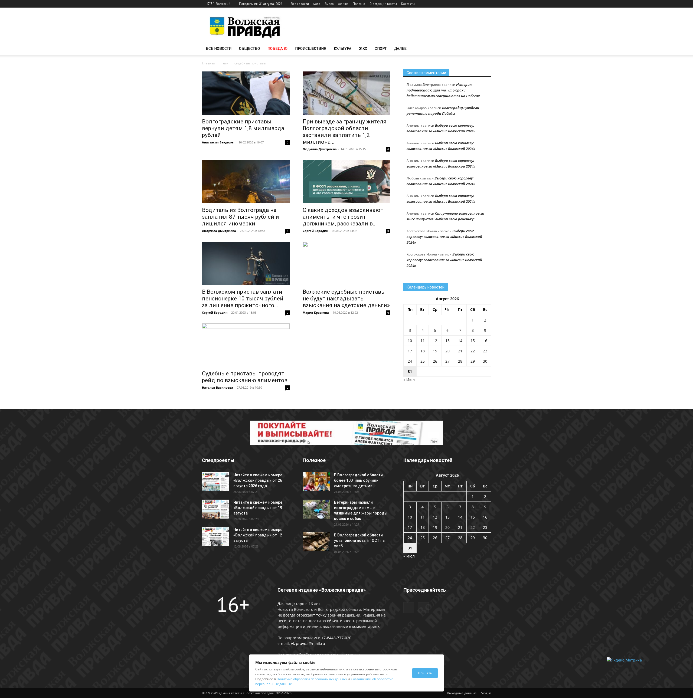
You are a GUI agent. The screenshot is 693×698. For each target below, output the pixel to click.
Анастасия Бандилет (218, 142)
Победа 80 (277, 48)
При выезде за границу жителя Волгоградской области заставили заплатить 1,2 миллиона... (345, 131)
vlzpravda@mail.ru (308, 643)
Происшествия (310, 48)
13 (447, 340)
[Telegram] (478, 4)
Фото (316, 3)
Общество (249, 48)
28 (460, 361)
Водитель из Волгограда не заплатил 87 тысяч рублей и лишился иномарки (240, 217)
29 (472, 361)
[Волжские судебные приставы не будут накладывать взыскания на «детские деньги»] (346, 263)
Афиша (343, 3)
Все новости (300, 3)
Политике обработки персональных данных (312, 679)
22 (472, 350)
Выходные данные (462, 693)
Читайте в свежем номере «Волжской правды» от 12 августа (257, 535)
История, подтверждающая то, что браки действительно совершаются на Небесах (443, 90)
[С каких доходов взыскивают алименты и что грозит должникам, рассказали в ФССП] (346, 181)
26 (435, 361)
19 (435, 350)
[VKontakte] (487, 4)
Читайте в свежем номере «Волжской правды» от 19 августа (257, 507)
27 (447, 361)
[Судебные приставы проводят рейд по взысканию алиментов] (246, 345)
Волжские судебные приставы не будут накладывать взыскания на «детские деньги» (346, 299)
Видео (329, 3)
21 (460, 350)
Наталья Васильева (217, 387)
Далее (400, 48)
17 (410, 350)
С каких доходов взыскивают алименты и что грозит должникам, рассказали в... (343, 217)
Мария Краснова (316, 312)
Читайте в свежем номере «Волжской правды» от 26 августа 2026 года (257, 480)
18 (422, 350)
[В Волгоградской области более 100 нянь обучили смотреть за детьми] (316, 481)
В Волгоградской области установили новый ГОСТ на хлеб (359, 540)
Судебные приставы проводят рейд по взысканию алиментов (244, 377)
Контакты (408, 3)
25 (422, 361)
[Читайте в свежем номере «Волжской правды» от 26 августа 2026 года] (215, 481)
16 (485, 340)
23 (485, 350)
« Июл (409, 379)
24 (410, 361)
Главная (208, 63)
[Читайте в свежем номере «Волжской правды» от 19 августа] (215, 509)
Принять (425, 673)
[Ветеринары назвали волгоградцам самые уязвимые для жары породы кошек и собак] (316, 509)
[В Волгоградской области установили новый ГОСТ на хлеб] (316, 541)
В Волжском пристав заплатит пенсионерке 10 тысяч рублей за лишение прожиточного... (243, 299)
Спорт (381, 48)
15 (472, 340)
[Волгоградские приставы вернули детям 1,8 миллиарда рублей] (246, 93)
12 (435, 340)
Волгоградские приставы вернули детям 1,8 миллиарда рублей (243, 128)
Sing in (486, 693)
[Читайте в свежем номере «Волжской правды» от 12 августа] (215, 536)
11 (422, 340)
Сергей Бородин (315, 231)
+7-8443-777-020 (336, 637)
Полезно (359, 3)
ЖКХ (363, 48)
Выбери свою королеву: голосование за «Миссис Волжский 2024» (444, 236)
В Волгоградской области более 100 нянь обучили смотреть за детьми (358, 480)
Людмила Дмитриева (320, 149)
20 (447, 350)
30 (485, 361)
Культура (342, 48)
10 (410, 340)
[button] (484, 48)
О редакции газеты (383, 3)
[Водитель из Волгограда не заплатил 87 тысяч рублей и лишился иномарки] (246, 181)
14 (460, 340)
